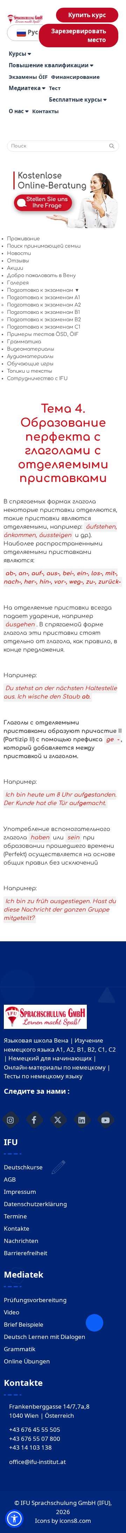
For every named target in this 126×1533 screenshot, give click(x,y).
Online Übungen (27, 1361)
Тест (55, 87)
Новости (19, 253)
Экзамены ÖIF (28, 76)
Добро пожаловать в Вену (41, 275)
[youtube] (105, 1119)
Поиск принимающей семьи (43, 246)
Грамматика (24, 341)
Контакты (45, 111)
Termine (15, 1216)
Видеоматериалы (30, 349)
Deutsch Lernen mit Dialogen (44, 1337)
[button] (14, 1518)
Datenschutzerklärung (35, 1204)
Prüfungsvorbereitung (35, 1300)
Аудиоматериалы (30, 356)
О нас (17, 111)
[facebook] (34, 1119)
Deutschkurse (23, 1167)
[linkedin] (82, 1119)
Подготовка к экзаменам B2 (44, 319)
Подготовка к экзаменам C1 (43, 327)
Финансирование (75, 76)
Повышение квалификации (49, 65)
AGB (10, 1179)
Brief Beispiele (23, 1324)
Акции (15, 268)
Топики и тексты (29, 371)
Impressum (20, 1192)
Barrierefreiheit (25, 1253)
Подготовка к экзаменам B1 (43, 312)
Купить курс (87, 15)
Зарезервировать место (78, 35)
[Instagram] (10, 1119)
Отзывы (18, 260)
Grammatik (19, 1349)
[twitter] (58, 1119)
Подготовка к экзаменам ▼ (43, 290)
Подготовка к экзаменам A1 (43, 297)
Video (11, 1312)
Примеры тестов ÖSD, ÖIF (43, 334)
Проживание (23, 238)
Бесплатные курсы (76, 99)
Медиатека (25, 88)
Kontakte (16, 1228)
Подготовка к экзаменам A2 (44, 305)
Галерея (18, 283)
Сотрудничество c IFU (37, 378)
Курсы (18, 53)
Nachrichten (21, 1241)
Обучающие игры (30, 363)
